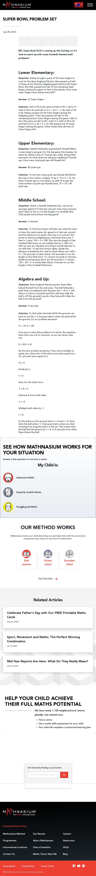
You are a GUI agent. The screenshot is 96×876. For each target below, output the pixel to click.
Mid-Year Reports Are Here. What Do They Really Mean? (47, 661)
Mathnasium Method (14, 834)
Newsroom (68, 841)
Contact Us (9, 854)
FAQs (66, 847)
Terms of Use (47, 866)
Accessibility (9, 866)
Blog (65, 854)
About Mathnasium (43, 841)
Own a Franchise (41, 847)
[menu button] (78, 4)
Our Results (39, 834)
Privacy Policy (28, 866)
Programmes (9, 841)
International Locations (15, 847)
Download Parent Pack (15, 826)
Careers (67, 834)
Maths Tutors (45, 854)
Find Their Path (45, 579)
